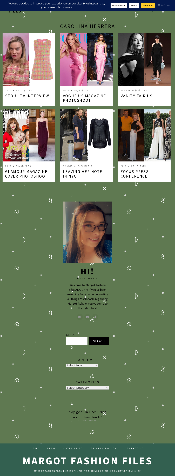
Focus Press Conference (135, 174)
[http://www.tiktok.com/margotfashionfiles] (95, 317)
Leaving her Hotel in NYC (84, 174)
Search (72, 335)
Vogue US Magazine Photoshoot (84, 98)
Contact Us (134, 448)
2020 (9, 166)
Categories (73, 448)
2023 (9, 90)
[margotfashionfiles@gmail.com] (87, 317)
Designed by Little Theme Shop (121, 471)
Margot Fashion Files (88, 460)
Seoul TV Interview (27, 95)
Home (35, 448)
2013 (124, 166)
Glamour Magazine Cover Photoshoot (26, 174)
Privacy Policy (104, 448)
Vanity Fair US (137, 95)
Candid (68, 166)
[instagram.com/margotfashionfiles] (80, 317)
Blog (51, 448)
